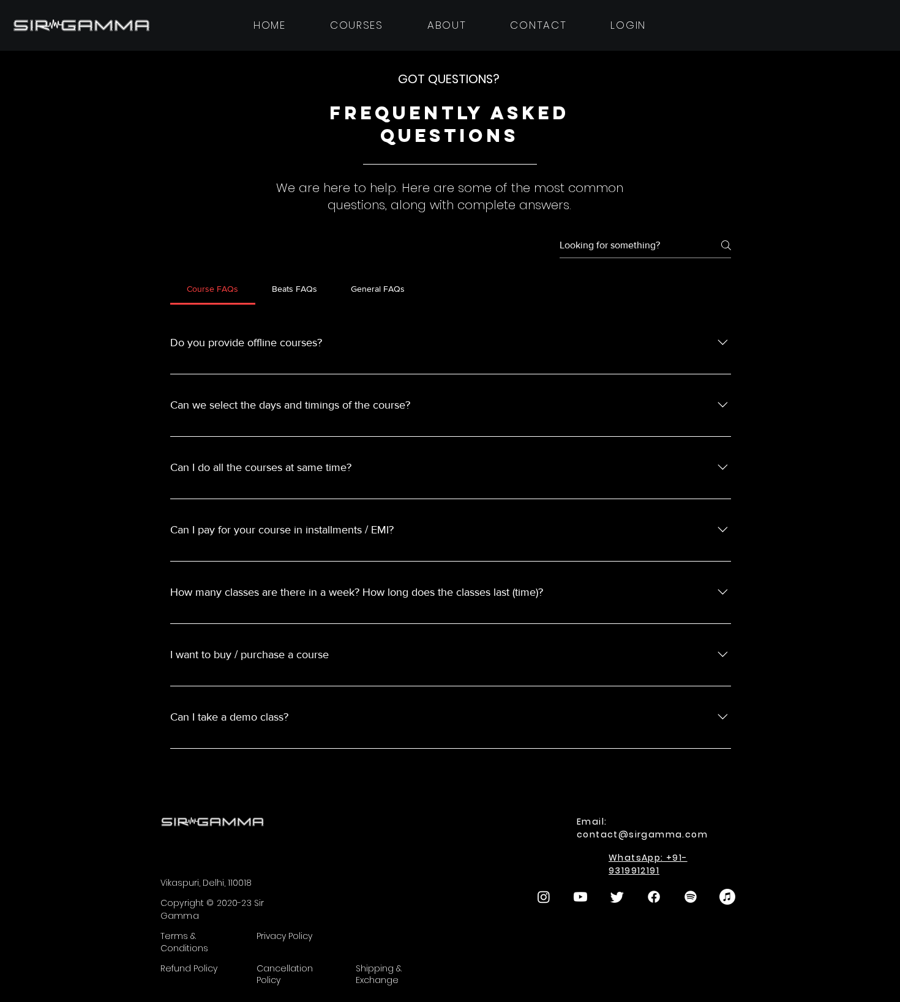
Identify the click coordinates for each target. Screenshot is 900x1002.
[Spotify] (691, 897)
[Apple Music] (727, 897)
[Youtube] (580, 897)
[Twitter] (617, 897)
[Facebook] (654, 897)
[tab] (212, 289)
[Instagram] (544, 897)
